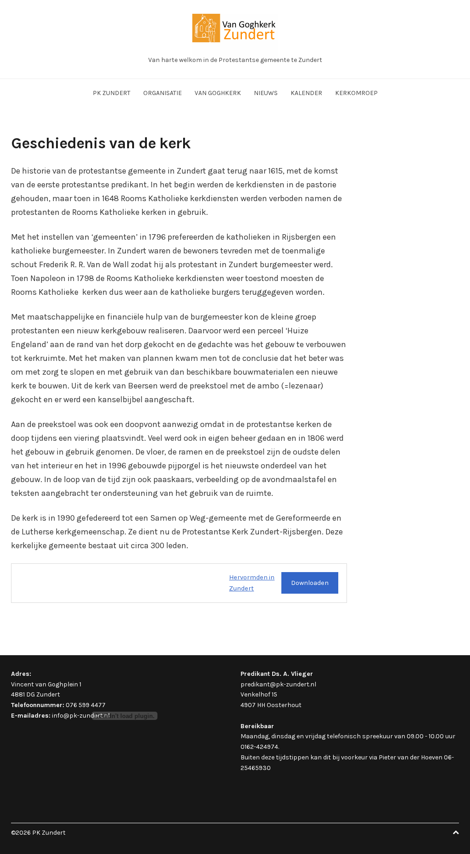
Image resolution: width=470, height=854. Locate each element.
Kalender (306, 93)
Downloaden (310, 583)
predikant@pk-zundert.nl (278, 684)
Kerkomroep (356, 93)
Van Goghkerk (218, 93)
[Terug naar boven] (456, 832)
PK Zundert (111, 93)
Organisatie (162, 93)
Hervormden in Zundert (251, 582)
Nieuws (266, 93)
